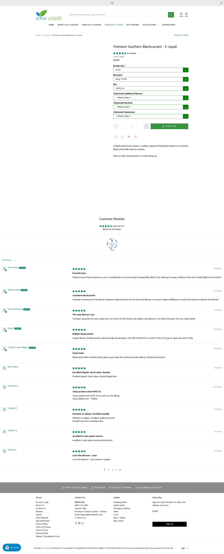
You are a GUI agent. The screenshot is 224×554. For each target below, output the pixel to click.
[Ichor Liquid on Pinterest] (79, 524)
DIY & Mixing (133, 24)
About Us (40, 505)
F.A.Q (116, 514)
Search (39, 514)
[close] (221, 3)
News (116, 511)
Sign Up (169, 524)
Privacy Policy (42, 524)
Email (155, 511)
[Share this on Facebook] (122, 136)
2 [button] (108, 469)
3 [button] (112, 469)
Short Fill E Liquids (68, 24)
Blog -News (119, 521)
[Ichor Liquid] (49, 14)
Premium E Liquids (114, 24)
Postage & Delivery (122, 508)
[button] (119, 53)
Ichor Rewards (42, 518)
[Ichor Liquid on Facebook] (76, 524)
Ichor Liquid (118, 56)
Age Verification (43, 521)
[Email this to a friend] (135, 136)
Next (186, 35)
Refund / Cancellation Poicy (48, 536)
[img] (79, 269)
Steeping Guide (120, 502)
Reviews (39, 511)
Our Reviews (168, 24)
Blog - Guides (119, 518)
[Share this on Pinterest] (129, 136)
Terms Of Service (43, 527)
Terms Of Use (42, 530)
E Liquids (46, 35)
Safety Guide (119, 505)
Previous (178, 35)
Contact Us (41, 508)
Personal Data (42, 533)
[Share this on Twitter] (115, 136)
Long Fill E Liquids (91, 24)
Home (51, 24)
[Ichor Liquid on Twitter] (82, 524)
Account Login (42, 502)
